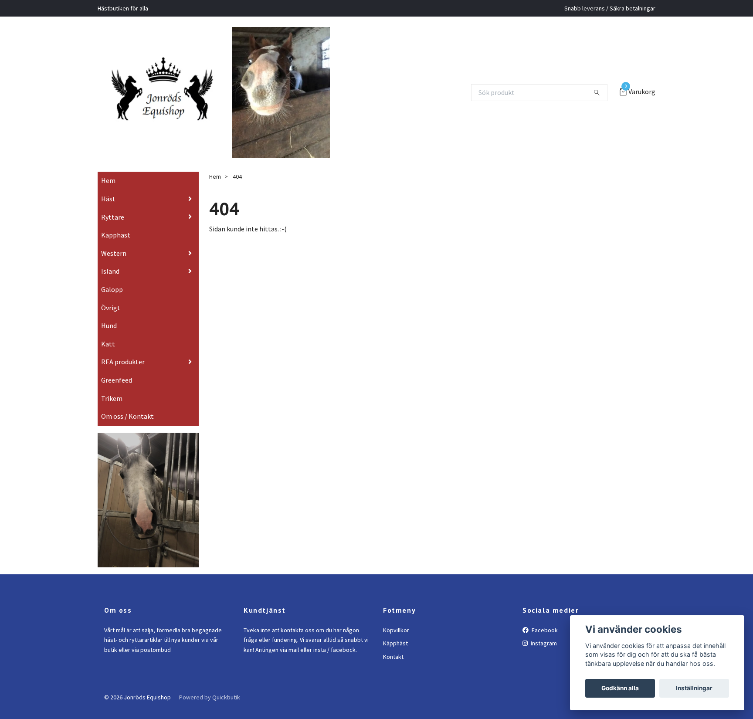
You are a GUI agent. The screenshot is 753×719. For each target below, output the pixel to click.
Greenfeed (116, 392)
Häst (108, 211)
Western (113, 265)
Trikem (111, 410)
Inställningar (694, 688)
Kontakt (393, 669)
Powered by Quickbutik (209, 709)
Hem (108, 193)
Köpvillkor (396, 642)
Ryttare (112, 229)
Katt (108, 356)
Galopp (112, 301)
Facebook (544, 642)
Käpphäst (115, 247)
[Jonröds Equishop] (173, 92)
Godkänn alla (620, 688)
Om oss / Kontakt (127, 428)
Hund (109, 338)
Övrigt (110, 319)
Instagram (543, 656)
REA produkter (123, 374)
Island (110, 283)
